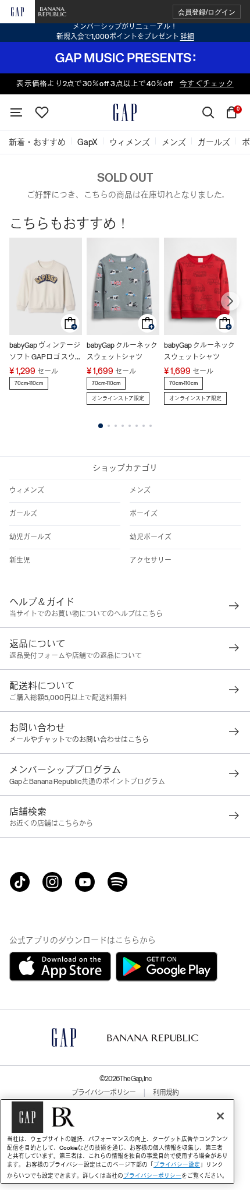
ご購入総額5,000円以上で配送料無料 (68, 698)
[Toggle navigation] (16, 112)
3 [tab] (116, 426)
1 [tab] (100, 425)
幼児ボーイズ (151, 537)
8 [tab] (150, 426)
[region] (117, 1141)
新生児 (19, 560)
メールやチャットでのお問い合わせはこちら (79, 740)
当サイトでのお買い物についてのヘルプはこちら (86, 614)
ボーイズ (144, 514)
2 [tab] (109, 426)
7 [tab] (143, 426)
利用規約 (165, 1093)
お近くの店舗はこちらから (51, 824)
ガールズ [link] (214, 142)
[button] (206, 12)
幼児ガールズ (30, 537)
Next (230, 301)
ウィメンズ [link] (129, 142)
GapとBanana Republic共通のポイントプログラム (87, 782)
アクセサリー (151, 560)
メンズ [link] (174, 142)
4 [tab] (123, 426)
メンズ (140, 490)
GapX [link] (87, 142)
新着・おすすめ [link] (37, 142)
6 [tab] (136, 426)
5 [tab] (129, 426)
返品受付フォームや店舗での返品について (75, 656)
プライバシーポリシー (103, 1093)
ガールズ (23, 514)
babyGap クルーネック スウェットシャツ (122, 351)
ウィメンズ (26, 490)
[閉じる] (220, 1116)
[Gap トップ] (125, 112)
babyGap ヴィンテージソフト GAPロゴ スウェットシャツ (45, 352)
